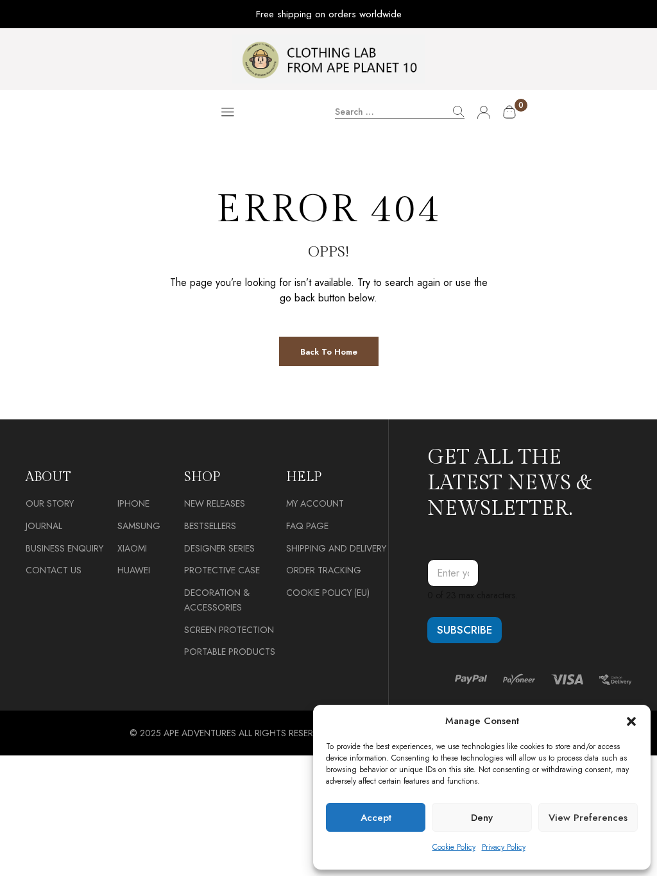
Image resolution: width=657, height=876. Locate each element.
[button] (631, 721)
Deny (482, 818)
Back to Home (328, 352)
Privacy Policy (503, 847)
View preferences (588, 818)
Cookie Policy (453, 847)
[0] (509, 112)
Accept (376, 818)
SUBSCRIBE (464, 629)
